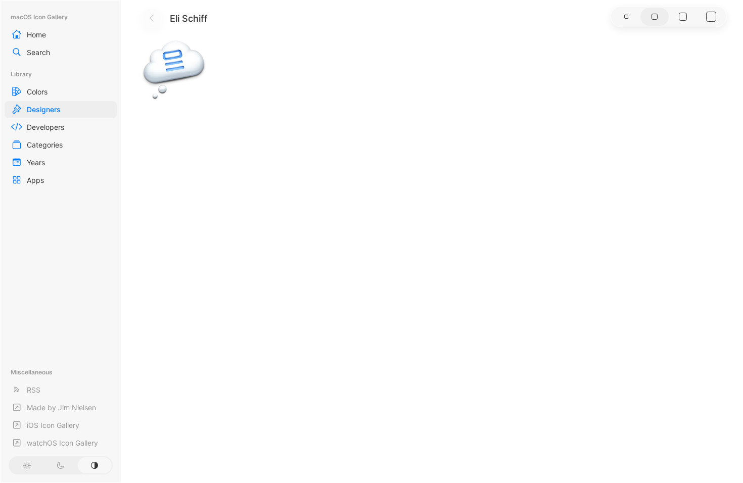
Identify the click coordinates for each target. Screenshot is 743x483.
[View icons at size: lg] (683, 17)
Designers (44, 109)
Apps (35, 180)
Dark (60, 465)
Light (26, 465)
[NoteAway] (174, 68)
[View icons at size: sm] (626, 17)
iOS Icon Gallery (53, 425)
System (95, 465)
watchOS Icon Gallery (62, 443)
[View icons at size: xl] (711, 17)
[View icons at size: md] (654, 17)
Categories (45, 144)
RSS (33, 389)
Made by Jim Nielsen (61, 407)
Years (36, 162)
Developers (45, 127)
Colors (37, 91)
